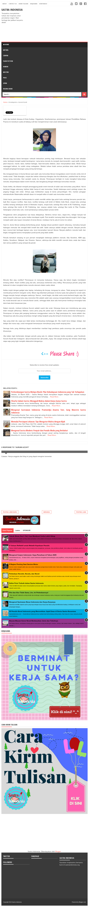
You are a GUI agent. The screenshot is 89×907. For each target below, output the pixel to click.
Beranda (46, 512)
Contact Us (13, 4)
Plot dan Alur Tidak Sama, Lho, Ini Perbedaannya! (28, 592)
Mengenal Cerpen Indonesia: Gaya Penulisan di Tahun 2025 (32, 555)
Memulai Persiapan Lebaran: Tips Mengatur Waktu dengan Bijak (38, 421)
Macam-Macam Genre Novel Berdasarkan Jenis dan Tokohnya (33, 621)
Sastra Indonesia (12, 10)
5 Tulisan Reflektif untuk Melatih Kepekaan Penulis (29, 545)
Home (7, 44)
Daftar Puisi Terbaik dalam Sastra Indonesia (26, 583)
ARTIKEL (5, 50)
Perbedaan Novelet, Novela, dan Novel (24, 574)
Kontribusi (43, 4)
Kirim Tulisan (23, 4)
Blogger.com (82, 902)
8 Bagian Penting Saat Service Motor (23, 564)
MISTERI (6, 72)
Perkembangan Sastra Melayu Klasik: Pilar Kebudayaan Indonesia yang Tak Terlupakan (47, 392)
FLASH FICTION (8, 61)
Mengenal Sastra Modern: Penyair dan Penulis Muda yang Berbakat (39, 430)
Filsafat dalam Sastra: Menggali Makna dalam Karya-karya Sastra (39, 401)
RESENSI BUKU (8, 89)
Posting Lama (81, 512)
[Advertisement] (56, 24)
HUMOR (5, 66)
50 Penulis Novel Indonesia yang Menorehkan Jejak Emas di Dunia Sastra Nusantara (42, 611)
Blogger (58, 851)
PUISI (5, 78)
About (4, 4)
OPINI (5, 83)
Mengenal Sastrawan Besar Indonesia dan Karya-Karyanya (32, 602)
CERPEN (5, 55)
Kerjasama (33, 4)
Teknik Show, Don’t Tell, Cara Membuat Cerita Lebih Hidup (32, 536)
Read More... (55, 397)
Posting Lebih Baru (10, 512)
